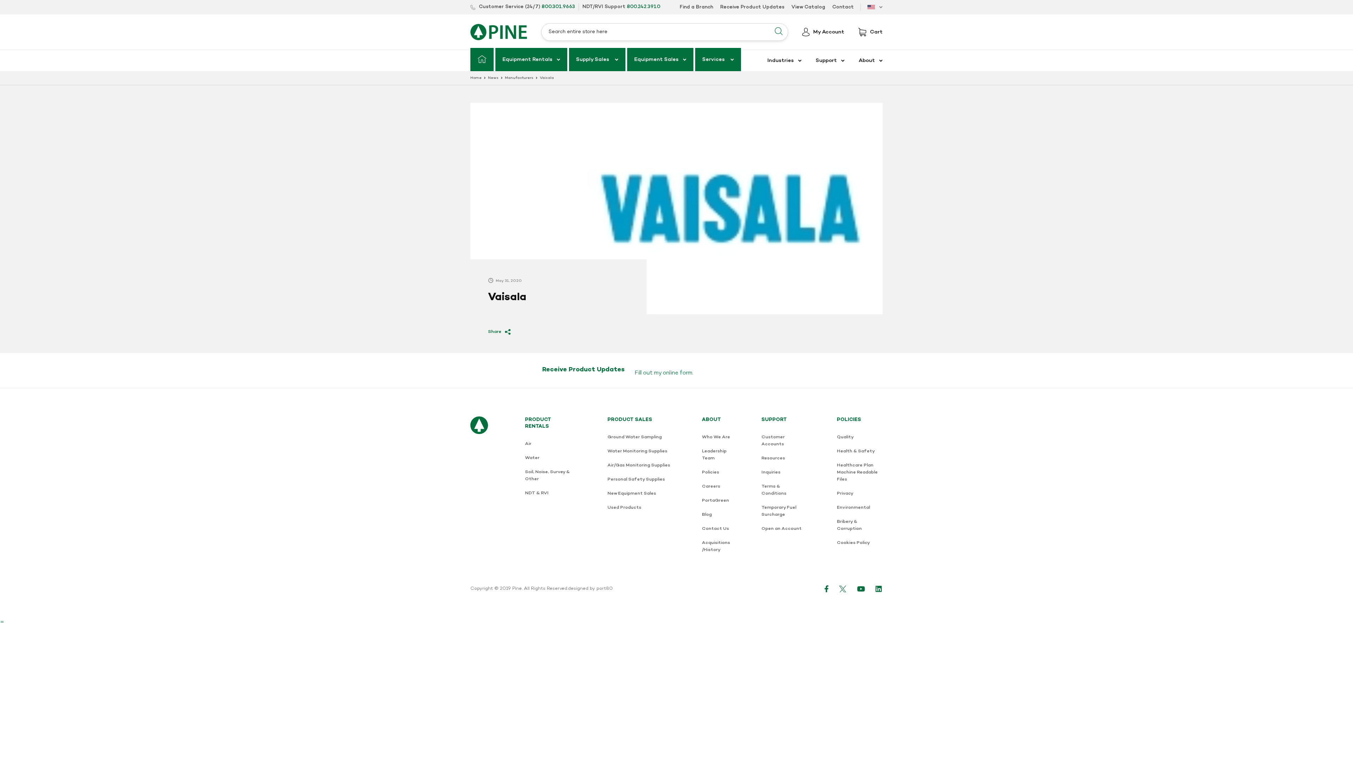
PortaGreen (715, 500)
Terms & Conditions (773, 489)
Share (494, 332)
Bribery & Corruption (849, 525)
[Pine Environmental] (498, 32)
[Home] (482, 59)
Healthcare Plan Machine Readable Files (857, 472)
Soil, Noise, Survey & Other (547, 475)
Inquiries (770, 472)
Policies (710, 472)
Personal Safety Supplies (636, 479)
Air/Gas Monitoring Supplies (638, 465)
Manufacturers (519, 78)
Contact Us (715, 529)
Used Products (624, 508)
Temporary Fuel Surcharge (778, 511)
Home (476, 78)
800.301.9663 (558, 7)
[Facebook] (826, 588)
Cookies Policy (853, 543)
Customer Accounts (773, 440)
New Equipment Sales (631, 493)
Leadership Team (714, 454)
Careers (711, 486)
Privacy (845, 493)
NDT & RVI (537, 493)
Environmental (853, 508)
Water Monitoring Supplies (637, 451)
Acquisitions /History (716, 546)
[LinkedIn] (879, 588)
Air (528, 444)
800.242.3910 (643, 7)
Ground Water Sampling (634, 437)
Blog (707, 515)
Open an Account (781, 529)
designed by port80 (590, 589)
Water (532, 458)
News (493, 78)
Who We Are (716, 437)
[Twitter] (843, 588)
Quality (845, 437)
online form (677, 373)
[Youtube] (861, 588)
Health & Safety (856, 451)
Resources (773, 458)
